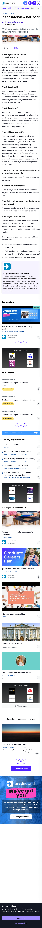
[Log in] (34, 3)
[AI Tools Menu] (25, 3)
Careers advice (7, 8)
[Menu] (38, 3)
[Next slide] (25, 342)
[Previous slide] (18, 761)
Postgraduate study (22, 8)
